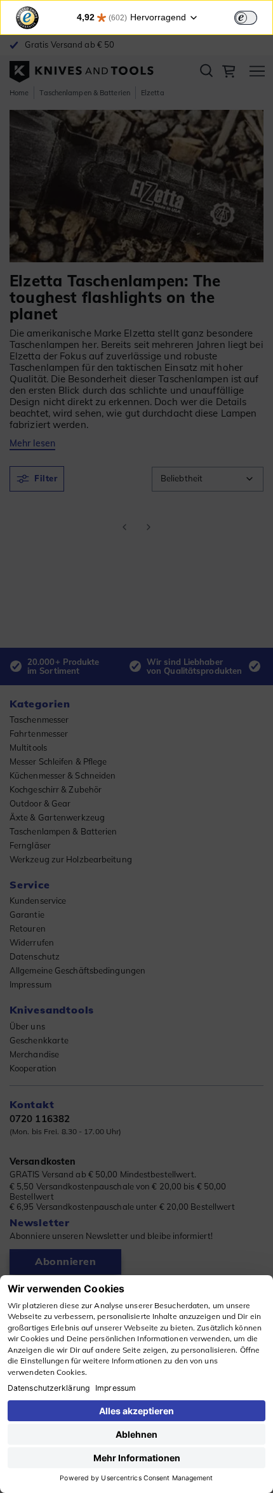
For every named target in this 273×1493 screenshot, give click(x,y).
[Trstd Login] (253, 16)
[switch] (245, 18)
